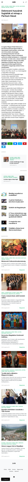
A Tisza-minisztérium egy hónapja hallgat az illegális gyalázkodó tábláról (18, 215)
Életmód (12, 157)
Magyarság (22, 6)
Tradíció (11, 7)
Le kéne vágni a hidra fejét (11, 179)
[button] (2, 2)
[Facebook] (14, 477)
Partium (7, 7)
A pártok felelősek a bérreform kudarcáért (16, 201)
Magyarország (4, 293)
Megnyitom (22, 269)
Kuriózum (20, 406)
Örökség (3, 7)
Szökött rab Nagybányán (17, 207)
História (7, 6)
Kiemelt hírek (12, 6)
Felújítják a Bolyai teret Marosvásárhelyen (16, 229)
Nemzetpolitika (12, 293)
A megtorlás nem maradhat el (15, 222)
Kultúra (17, 6)
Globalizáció (8, 332)
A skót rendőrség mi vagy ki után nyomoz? (17, 162)
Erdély (2, 6)
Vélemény (15, 177)
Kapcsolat (17, 471)
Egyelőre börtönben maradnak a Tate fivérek (12, 410)
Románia (8, 407)
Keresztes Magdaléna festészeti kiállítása (12, 336)
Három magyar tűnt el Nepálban (12, 446)
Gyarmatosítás (8, 292)
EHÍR (14, 2)
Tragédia (12, 159)
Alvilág (3, 370)
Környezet (20, 442)
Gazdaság (12, 370)
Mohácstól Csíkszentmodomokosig (13, 261)
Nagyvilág (17, 158)
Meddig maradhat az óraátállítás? (16, 194)
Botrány (7, 370)
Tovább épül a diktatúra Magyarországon (9, 374)
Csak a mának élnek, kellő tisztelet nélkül (13, 297)
